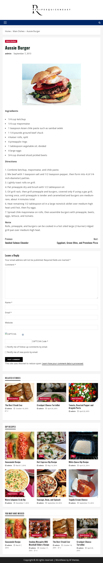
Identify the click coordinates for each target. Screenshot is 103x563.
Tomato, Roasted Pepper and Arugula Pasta (81, 406)
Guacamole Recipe (12, 462)
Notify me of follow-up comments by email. (27, 346)
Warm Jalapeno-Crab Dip (15, 499)
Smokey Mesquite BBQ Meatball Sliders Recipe (39, 543)
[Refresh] (23, 334)
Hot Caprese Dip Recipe (47, 462)
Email (8, 312)
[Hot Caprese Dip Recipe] (51, 445)
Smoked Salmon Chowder (17, 241)
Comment (10, 264)
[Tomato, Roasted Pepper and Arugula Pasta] (83, 392)
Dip (9, 456)
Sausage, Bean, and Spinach (48, 499)
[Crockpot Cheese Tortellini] (51, 392)
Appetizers (12, 494)
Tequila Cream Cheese (78, 499)
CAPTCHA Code (39, 341)
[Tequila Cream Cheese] (83, 483)
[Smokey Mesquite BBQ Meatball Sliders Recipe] (39, 528)
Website (9, 322)
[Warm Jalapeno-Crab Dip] (19, 483)
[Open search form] (99, 22)
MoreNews (61, 560)
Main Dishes (11, 41)
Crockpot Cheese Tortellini (48, 405)
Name (8, 302)
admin (8, 53)
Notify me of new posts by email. (22, 352)
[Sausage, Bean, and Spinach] (51, 483)
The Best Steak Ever (13, 405)
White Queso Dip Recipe (79, 462)
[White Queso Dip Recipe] (83, 445)
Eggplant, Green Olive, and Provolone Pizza (77, 241)
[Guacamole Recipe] (19, 445)
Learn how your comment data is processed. (62, 363)
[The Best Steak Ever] (19, 392)
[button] (5, 22)
